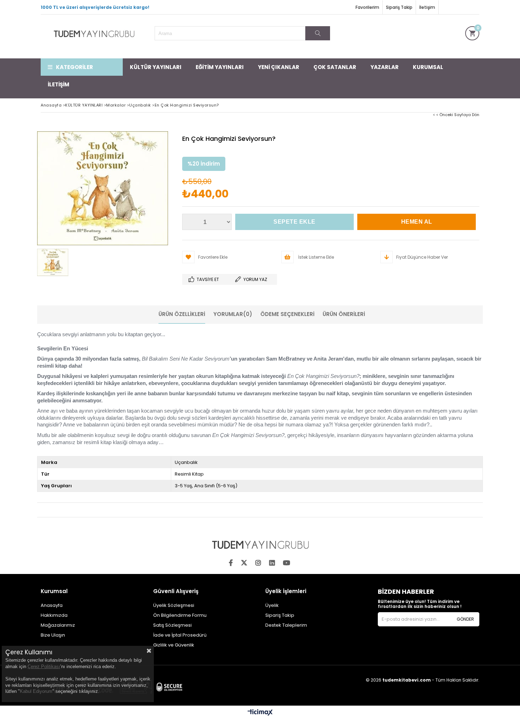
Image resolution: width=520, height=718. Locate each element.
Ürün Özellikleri (181, 314)
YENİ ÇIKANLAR (278, 67)
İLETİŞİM (58, 84)
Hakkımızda (54, 615)
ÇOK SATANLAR (334, 67)
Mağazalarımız (58, 625)
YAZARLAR (384, 67)
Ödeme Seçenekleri (287, 314)
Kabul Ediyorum (36, 691)
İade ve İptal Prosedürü (180, 635)
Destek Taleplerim (286, 625)
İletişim (427, 7)
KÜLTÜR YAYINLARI (155, 67)
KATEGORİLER (74, 67)
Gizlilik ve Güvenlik (173, 645)
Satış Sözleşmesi (172, 625)
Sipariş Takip (399, 7)
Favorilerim (367, 7)
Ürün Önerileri (344, 314)
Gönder (465, 619)
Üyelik (272, 605)
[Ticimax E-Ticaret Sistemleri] (260, 712)
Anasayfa (52, 605)
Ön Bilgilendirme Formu (180, 615)
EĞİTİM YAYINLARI (220, 67)
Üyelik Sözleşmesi (173, 605)
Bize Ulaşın (53, 635)
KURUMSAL (428, 67)
